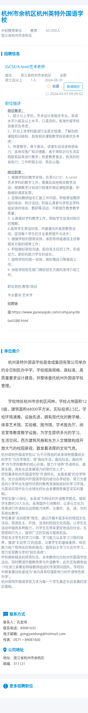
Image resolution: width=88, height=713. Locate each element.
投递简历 (73, 86)
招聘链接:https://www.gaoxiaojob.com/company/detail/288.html (44, 312)
